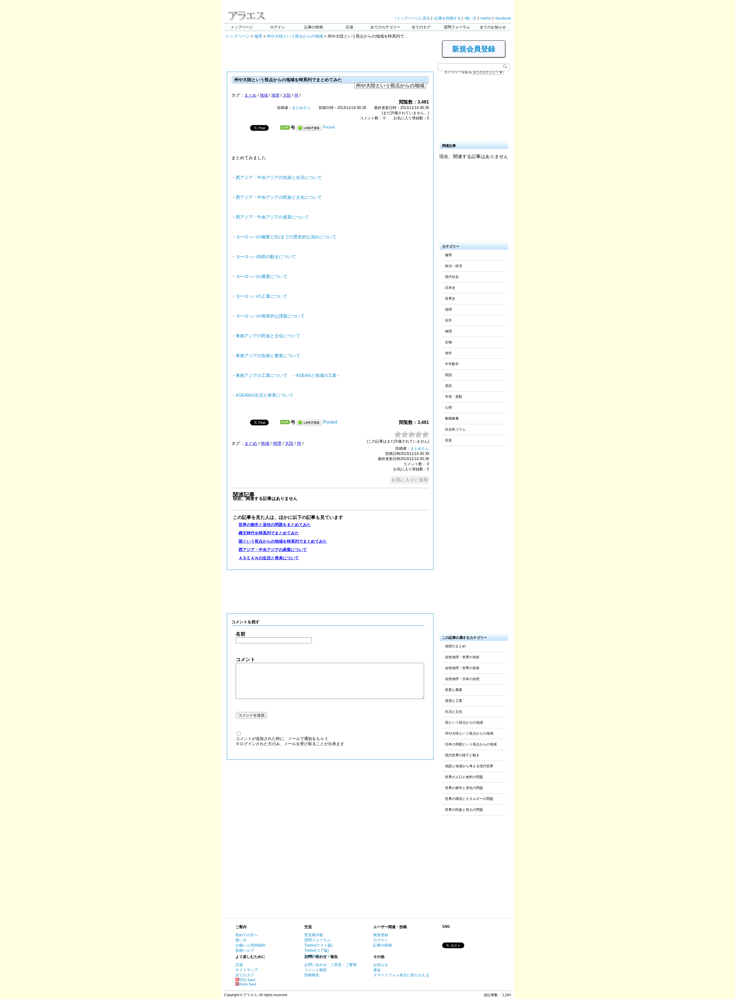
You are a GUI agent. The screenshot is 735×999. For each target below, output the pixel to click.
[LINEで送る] (309, 127)
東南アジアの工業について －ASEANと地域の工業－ (288, 375)
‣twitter (485, 18)
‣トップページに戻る (412, 18)
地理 (258, 36)
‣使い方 (470, 18)
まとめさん (301, 108)
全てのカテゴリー (385, 27)
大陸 (287, 95)
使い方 (241, 940)
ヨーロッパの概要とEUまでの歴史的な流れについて (286, 237)
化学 (448, 320)
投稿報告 (311, 975)
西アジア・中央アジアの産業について (272, 217)
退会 (377, 970)
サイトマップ (246, 970)
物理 (448, 331)
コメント (245, 659)
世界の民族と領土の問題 (464, 810)
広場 (349, 27)
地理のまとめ (455, 646)
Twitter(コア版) (316, 950)
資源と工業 (453, 701)
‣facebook (502, 18)
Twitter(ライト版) (318, 945)
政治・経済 (453, 266)
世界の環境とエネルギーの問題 (469, 799)
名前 (240, 634)
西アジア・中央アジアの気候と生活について (279, 177)
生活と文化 (453, 712)
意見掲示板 (313, 935)
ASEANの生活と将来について (264, 395)
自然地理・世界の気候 (462, 668)
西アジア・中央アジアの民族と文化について (279, 197)
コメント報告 (315, 970)
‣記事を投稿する (447, 18)
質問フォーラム (457, 27)
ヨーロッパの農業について (261, 276)
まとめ (250, 95)
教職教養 (452, 418)
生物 (448, 342)
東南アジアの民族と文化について (268, 336)
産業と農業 (453, 690)
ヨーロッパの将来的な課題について (270, 316)
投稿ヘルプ (244, 950)
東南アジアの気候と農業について (268, 355)
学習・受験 (453, 397)
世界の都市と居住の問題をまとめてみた (275, 524)
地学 (448, 353)
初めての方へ (246, 935)
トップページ (242, 27)
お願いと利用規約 (250, 945)
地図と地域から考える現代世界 (469, 766)
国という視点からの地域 (464, 722)
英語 (448, 386)
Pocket (329, 127)
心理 (448, 408)
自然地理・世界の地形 (462, 657)
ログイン (277, 27)
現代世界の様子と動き (462, 755)
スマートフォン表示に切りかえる (401, 975)
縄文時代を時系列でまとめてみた (269, 533)
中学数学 (452, 364)
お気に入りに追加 (409, 479)
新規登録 (380, 935)
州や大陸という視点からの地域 (295, 36)
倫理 (448, 255)
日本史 (450, 288)
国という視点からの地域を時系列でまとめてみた (283, 541)
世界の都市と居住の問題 (464, 788)
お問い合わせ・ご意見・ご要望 (330, 965)
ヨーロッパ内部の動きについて (266, 256)
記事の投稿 (313, 27)
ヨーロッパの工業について (261, 296)
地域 (264, 95)
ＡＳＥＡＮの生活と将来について (269, 558)
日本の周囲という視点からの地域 (471, 744)
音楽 (448, 440)
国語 (448, 375)
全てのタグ (421, 27)
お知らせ (380, 965)
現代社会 (452, 277)
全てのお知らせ (493, 27)
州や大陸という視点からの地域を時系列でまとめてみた (288, 79)
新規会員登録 (473, 49)
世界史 (450, 299)
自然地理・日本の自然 (462, 679)
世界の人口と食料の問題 (464, 777)
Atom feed (247, 984)
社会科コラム (455, 429)
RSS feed (247, 980)
